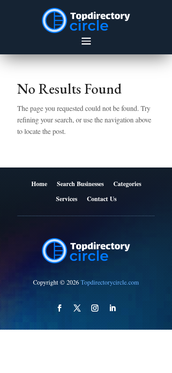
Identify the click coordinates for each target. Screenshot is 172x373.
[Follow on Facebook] (59, 308)
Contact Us (101, 199)
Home (39, 184)
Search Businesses (80, 184)
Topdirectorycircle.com (110, 282)
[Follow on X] (77, 308)
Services (66, 199)
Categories (127, 184)
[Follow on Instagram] (95, 308)
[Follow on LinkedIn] (112, 308)
